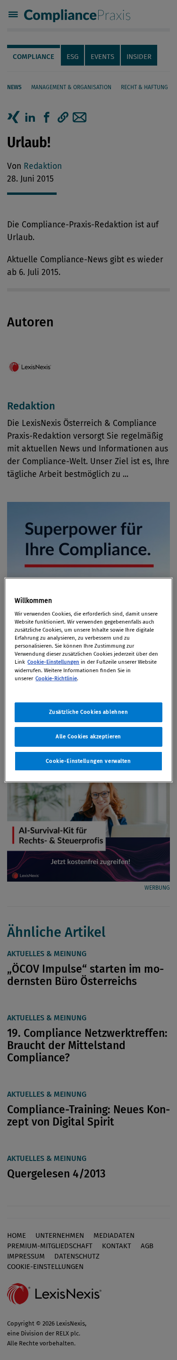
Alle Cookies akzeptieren (88, 736)
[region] (88, 680)
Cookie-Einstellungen (53, 662)
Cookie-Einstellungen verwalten (88, 761)
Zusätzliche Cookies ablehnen (88, 712)
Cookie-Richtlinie (56, 678)
